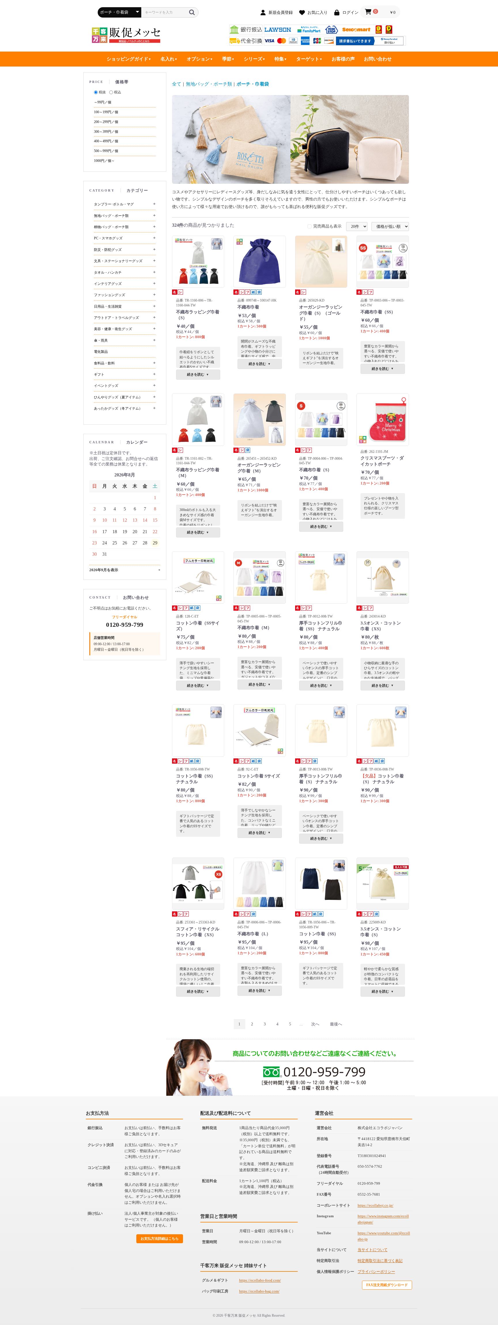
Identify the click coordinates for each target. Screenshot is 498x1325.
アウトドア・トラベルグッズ (116, 318)
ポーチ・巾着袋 (253, 84)
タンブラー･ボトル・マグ (114, 204)
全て (176, 84)
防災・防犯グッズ (108, 250)
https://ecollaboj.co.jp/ (375, 1205)
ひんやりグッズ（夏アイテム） (118, 397)
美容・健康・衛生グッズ (113, 329)
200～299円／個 (106, 122)
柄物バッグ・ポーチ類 (111, 227)
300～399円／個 (106, 132)
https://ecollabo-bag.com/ (259, 1291)
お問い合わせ (378, 58)
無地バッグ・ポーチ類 (111, 216)
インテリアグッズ (108, 284)
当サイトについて (373, 1250)
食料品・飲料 (104, 363)
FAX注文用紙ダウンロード (387, 1285)
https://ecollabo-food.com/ (260, 1280)
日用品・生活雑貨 (108, 306)
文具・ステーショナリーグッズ (118, 261)
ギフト (99, 374)
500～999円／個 (106, 151)
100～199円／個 (106, 112)
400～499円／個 (106, 141)
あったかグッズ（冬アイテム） (118, 408)
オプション (198, 58)
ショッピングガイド (127, 58)
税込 (117, 92)
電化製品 (101, 352)
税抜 (102, 92)
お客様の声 (343, 58)
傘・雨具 (101, 340)
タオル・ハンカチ (108, 272)
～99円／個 (102, 102)
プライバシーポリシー (376, 1271)
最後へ (336, 1024)
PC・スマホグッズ (108, 238)
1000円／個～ (104, 161)
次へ (315, 1024)
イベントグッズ (106, 386)
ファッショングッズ (109, 295)
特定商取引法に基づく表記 (380, 1260)
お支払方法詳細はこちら (160, 1239)
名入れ (167, 58)
